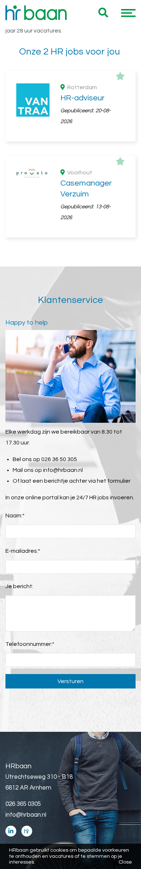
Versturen (70, 681)
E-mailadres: (22, 551)
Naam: (15, 515)
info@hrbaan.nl (63, 470)
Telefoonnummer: (29, 644)
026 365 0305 (23, 804)
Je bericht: (19, 586)
